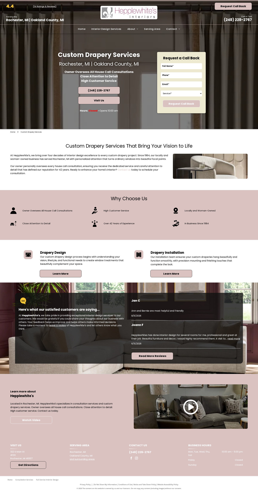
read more (234, 338)
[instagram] (136, 458)
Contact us (124, 169)
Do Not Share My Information (105, 484)
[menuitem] (81, 28)
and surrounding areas (82, 459)
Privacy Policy (85, 484)
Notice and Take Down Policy (144, 484)
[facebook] (131, 458)
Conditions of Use (125, 484)
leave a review (57, 325)
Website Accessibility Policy (167, 484)
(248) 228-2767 (238, 19)
